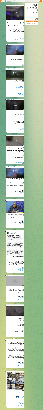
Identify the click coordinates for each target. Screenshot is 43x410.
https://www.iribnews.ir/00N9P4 (19, 87)
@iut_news (32, 5)
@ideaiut (22, 128)
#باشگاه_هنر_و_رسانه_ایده (21, 131)
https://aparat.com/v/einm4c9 (20, 153)
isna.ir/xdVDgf (22, 220)
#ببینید (22, 147)
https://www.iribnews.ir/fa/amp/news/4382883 (17, 34)
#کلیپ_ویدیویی (22, 146)
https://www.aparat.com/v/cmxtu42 (19, 293)
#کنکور (23, 404)
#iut (23, 161)
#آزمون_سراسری (22, 403)
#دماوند (16, 287)
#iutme (23, 95)
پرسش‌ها (28, 23)
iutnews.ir (36, 15)
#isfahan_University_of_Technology (19, 162)
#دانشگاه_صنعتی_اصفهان (18, 39)
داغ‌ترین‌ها (33, 23)
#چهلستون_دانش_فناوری (21, 40)
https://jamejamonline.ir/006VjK (19, 360)
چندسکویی (35, 23)
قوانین (30, 23)
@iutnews (36, 13)
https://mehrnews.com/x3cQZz (20, 397)
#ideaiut (16, 131)
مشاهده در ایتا (32, 21)
